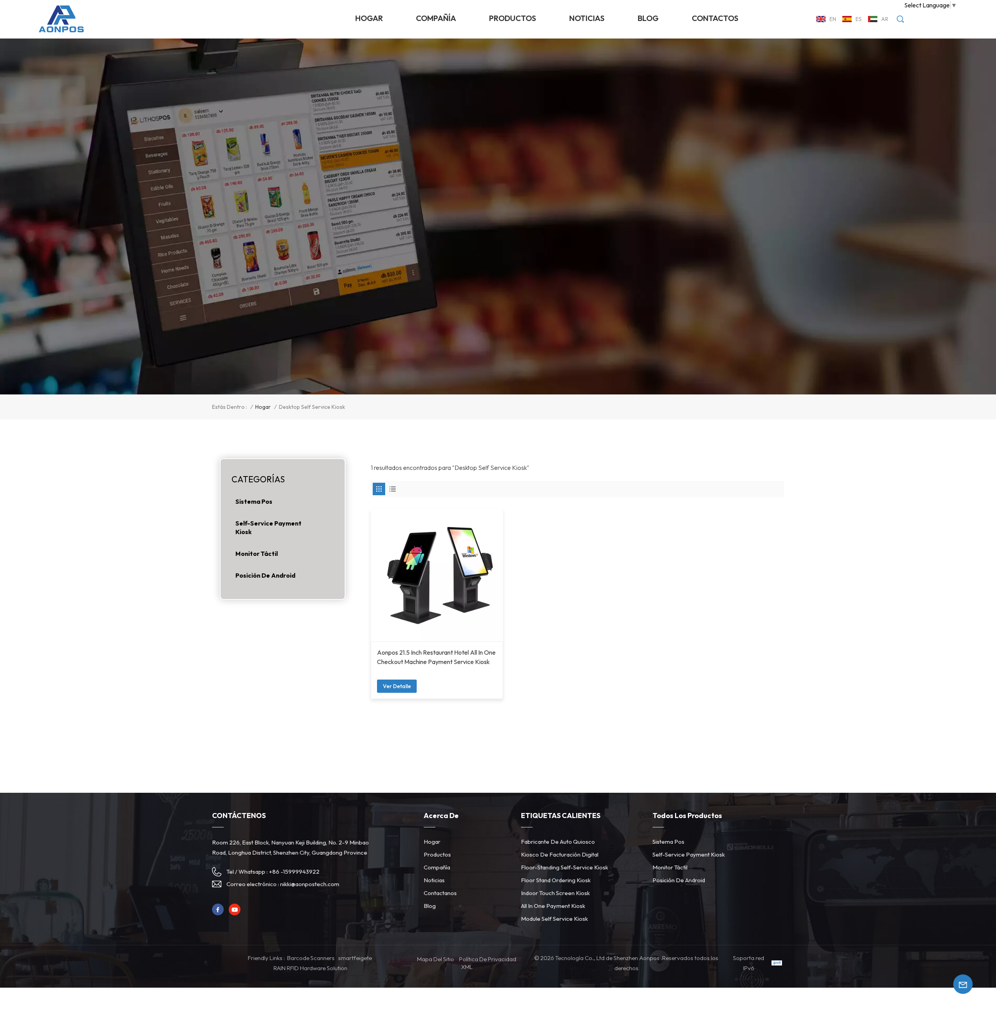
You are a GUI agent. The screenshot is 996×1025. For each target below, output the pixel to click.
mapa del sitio (435, 959)
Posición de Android (265, 575)
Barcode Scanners (311, 958)
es (859, 19)
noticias (587, 18)
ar (884, 19)
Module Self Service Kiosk (554, 918)
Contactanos (440, 893)
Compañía (436, 18)
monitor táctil (256, 553)
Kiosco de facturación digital (559, 854)
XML (467, 967)
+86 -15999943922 (294, 871)
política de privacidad (487, 959)
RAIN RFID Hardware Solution (310, 968)
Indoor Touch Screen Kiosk (555, 893)
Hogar (369, 18)
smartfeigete (355, 958)
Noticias (434, 880)
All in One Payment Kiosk (553, 905)
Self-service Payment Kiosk (268, 527)
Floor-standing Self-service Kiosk (564, 867)
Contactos (715, 18)
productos (512, 18)
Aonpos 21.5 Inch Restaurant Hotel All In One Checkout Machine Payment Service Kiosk (436, 657)
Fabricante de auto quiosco (558, 841)
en (832, 19)
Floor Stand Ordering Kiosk (556, 880)
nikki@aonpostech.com (309, 884)
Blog (648, 18)
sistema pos (253, 501)
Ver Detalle (397, 686)
